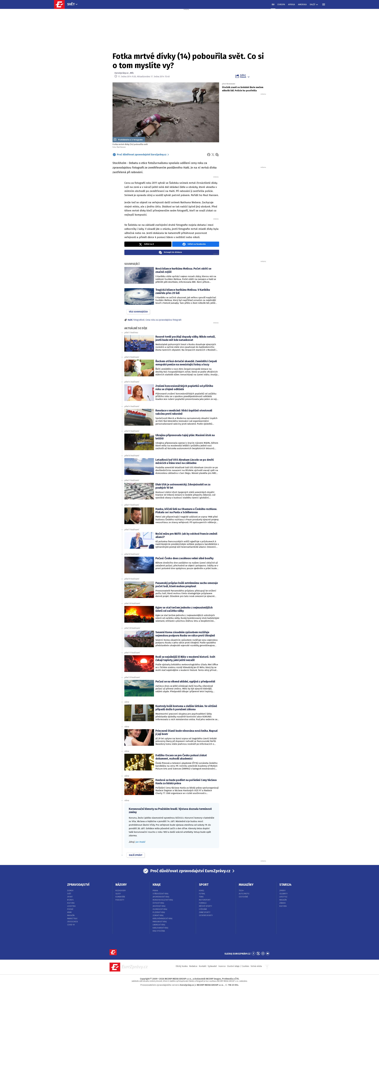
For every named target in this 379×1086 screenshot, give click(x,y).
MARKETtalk (72, 919)
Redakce (193, 966)
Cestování (243, 897)
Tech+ (241, 891)
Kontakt (202, 966)
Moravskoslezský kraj (163, 900)
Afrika (291, 4)
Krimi (69, 912)
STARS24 (285, 885)
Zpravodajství (78, 885)
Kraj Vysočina (159, 931)
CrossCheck (72, 922)
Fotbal (202, 894)
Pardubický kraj (160, 922)
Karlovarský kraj (160, 928)
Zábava (282, 903)
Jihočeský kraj (159, 906)
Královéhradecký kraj (162, 919)
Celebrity (283, 894)
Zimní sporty (204, 912)
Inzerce (222, 966)
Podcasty (119, 900)
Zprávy (282, 891)
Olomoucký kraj (160, 909)
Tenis (201, 897)
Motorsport (205, 900)
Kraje (157, 885)
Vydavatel (212, 966)
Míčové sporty (205, 906)
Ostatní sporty (206, 915)
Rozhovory (120, 891)
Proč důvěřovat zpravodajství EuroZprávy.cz (141, 154)
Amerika (302, 4)
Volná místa (256, 966)
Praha (155, 891)
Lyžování (203, 909)
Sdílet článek (243, 76)
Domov (70, 891)
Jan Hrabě (140, 842)
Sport (70, 897)
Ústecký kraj (158, 903)
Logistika (71, 906)
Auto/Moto (244, 894)
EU (273, 4)
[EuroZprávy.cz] (61, 4)
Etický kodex (182, 966)
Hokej (201, 891)
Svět (71, 4)
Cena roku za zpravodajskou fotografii (163, 320)
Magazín (70, 915)
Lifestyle (283, 897)
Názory (121, 885)
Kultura (70, 903)
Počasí (70, 909)
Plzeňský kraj (159, 912)
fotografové (138, 320)
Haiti (130, 320)
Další (312, 4)
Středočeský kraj (160, 894)
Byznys (70, 900)
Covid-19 (71, 925)
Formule (203, 903)
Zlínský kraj (158, 915)
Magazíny (246, 885)
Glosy (118, 894)
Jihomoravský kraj (161, 897)
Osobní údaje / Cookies (238, 966)
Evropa (281, 4)
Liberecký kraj (159, 925)
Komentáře (120, 897)
